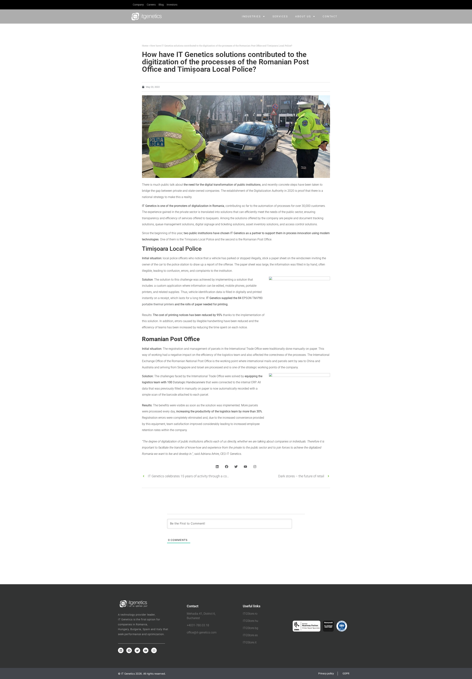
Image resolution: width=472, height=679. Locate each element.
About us (303, 16)
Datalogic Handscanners (189, 382)
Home (145, 45)
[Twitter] (236, 466)
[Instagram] (254, 466)
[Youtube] (245, 466)
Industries (251, 16)
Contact (330, 16)
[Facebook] (226, 466)
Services (280, 16)
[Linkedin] (217, 466)
